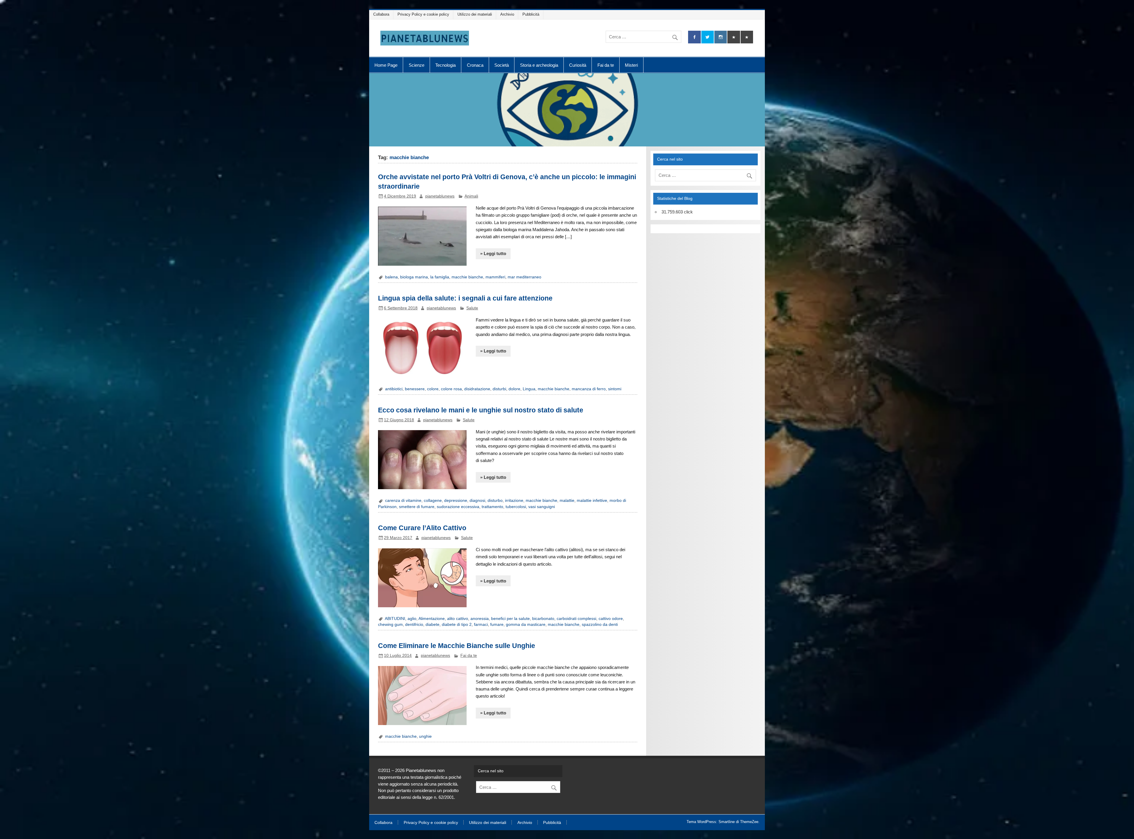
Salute (472, 308)
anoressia (479, 618)
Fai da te (605, 65)
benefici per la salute (510, 618)
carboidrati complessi (576, 618)
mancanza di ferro (589, 389)
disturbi (499, 389)
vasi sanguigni (541, 507)
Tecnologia (445, 65)
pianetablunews (439, 196)
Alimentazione (431, 618)
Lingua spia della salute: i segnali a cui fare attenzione (465, 298)
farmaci (481, 624)
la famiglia (439, 277)
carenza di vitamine (403, 500)
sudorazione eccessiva (458, 507)
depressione (455, 500)
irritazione (514, 500)
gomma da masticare (525, 624)
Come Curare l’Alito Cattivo (422, 528)
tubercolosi (516, 507)
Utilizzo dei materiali (474, 14)
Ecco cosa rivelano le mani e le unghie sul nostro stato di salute (480, 410)
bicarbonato (543, 618)
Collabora (381, 14)
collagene (433, 500)
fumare (497, 624)
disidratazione (477, 389)
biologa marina (414, 277)
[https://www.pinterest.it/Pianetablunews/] (733, 37)
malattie (567, 500)
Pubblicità (530, 14)
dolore (514, 389)
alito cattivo (457, 618)
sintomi (614, 389)
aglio (412, 618)
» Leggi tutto (493, 253)
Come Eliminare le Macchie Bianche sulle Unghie (456, 645)
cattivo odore (611, 618)
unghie (425, 736)
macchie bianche (467, 277)
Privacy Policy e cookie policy (423, 14)
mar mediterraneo (524, 277)
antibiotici (394, 389)
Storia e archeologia (539, 65)
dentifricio (414, 624)
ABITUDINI (395, 618)
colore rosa (451, 389)
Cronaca (475, 65)
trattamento (492, 507)
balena (391, 277)
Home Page (385, 65)
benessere (415, 389)
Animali (471, 196)
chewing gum (390, 624)
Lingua (529, 389)
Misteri (631, 65)
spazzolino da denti (600, 624)
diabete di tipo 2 (457, 624)
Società (501, 65)
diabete (432, 624)
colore (433, 389)
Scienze (416, 65)
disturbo (495, 500)
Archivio (507, 14)
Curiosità (577, 65)
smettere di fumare (416, 507)
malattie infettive (592, 500)
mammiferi (495, 277)
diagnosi (477, 500)
